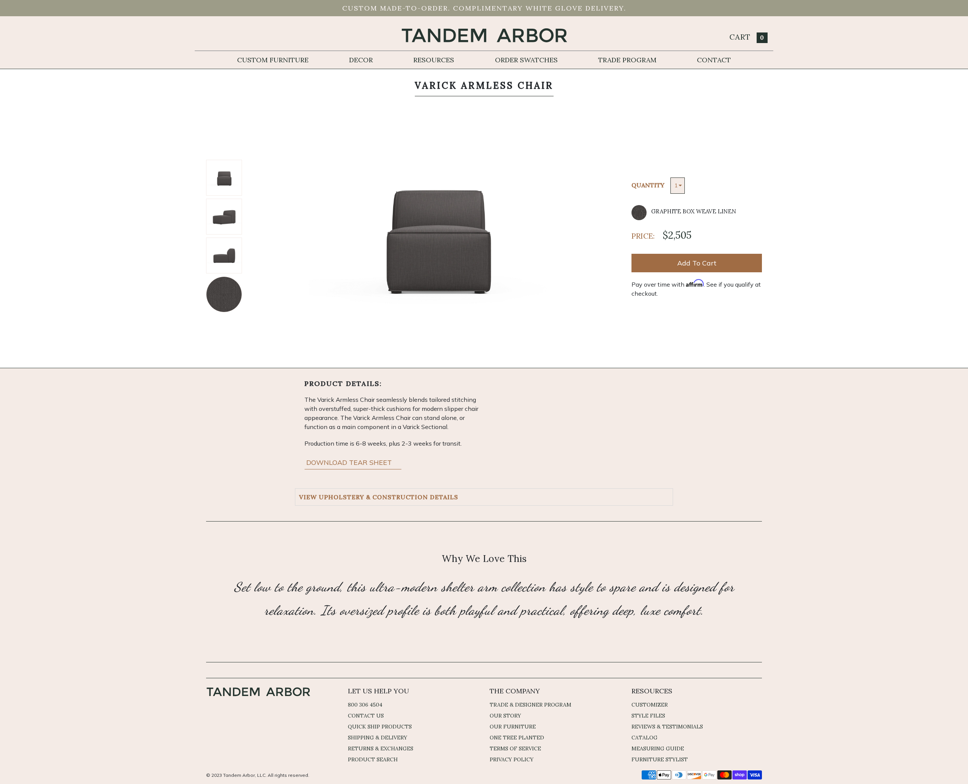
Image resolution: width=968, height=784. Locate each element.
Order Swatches (526, 60)
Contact (714, 60)
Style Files (648, 715)
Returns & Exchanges (380, 748)
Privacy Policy (512, 759)
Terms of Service (515, 748)
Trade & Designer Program (530, 704)
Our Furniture (513, 726)
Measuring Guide (657, 748)
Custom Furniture (273, 60)
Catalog (644, 737)
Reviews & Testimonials (667, 726)
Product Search (373, 759)
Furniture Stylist (659, 759)
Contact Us (366, 715)
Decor (361, 60)
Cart (746, 37)
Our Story (505, 715)
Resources (433, 60)
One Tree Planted (517, 737)
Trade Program (627, 60)
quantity (647, 185)
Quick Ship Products (380, 726)
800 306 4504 (365, 704)
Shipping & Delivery (377, 737)
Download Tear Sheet (350, 462)
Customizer (649, 704)
